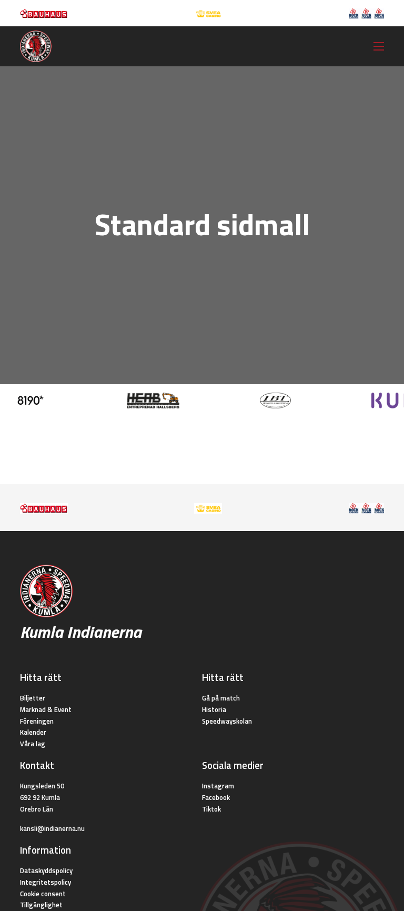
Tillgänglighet (41, 904)
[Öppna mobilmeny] (378, 46)
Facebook (216, 797)
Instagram (218, 785)
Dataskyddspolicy (46, 870)
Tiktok (211, 809)
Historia (214, 709)
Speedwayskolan (227, 721)
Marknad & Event (46, 709)
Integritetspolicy (45, 882)
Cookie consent (43, 893)
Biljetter (32, 698)
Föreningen (37, 721)
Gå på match (221, 698)
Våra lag (32, 743)
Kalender (33, 732)
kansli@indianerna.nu (52, 828)
